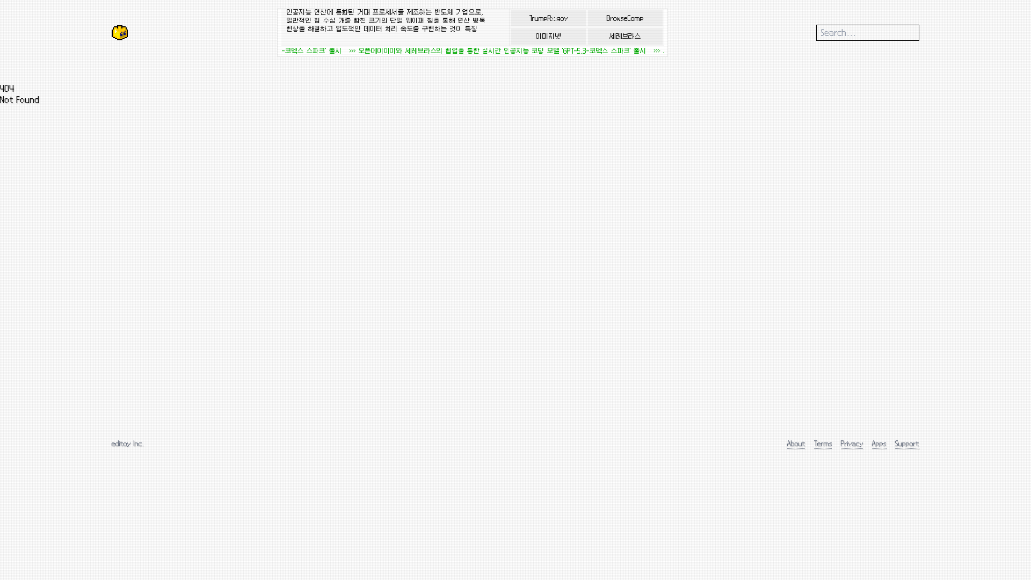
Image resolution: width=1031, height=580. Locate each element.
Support (907, 443)
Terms (823, 443)
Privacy (852, 443)
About (796, 443)
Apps (879, 443)
